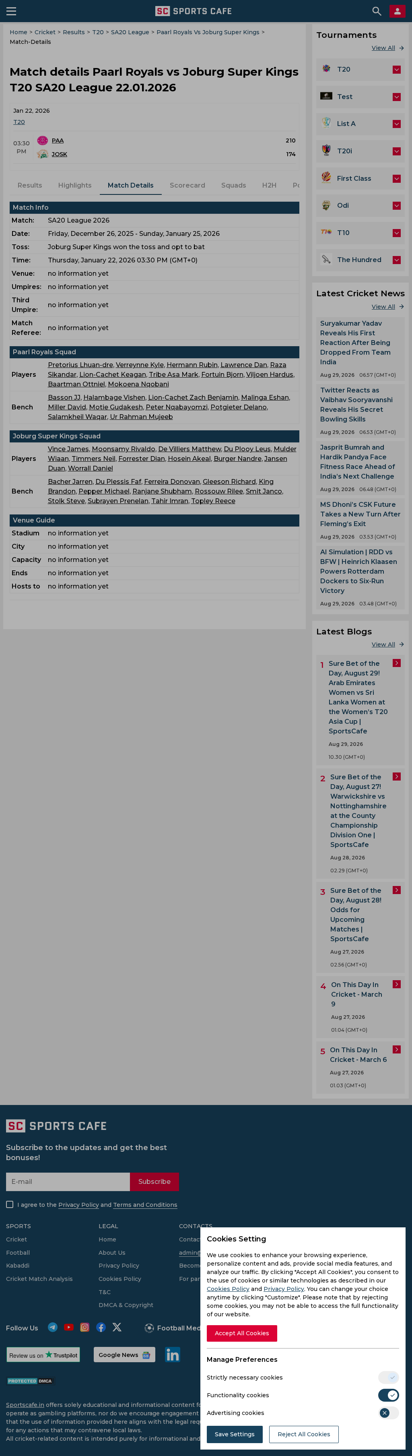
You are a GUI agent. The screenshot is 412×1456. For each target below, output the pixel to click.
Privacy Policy (284, 1289)
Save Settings (235, 1434)
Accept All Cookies (242, 1333)
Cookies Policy (228, 1289)
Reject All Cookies (304, 1434)
